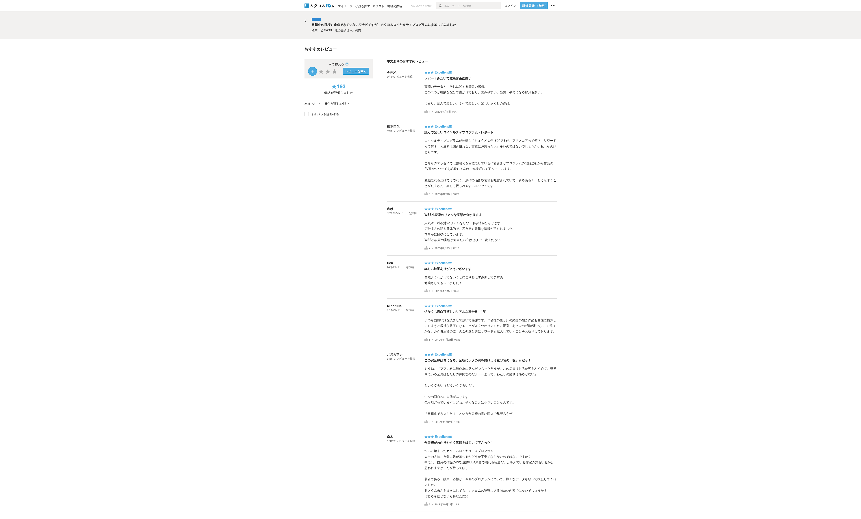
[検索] (440, 5)
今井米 (391, 72)
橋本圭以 (393, 126)
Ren (390, 263)
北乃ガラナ (395, 354)
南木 (390, 436)
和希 (390, 208)
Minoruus (394, 306)
